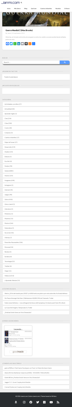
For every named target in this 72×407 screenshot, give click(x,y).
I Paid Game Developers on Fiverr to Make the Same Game (33, 368)
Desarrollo (8, 147)
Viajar (6, 271)
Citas (6, 123)
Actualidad (8, 109)
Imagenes (8, 180)
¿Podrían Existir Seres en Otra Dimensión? (18, 312)
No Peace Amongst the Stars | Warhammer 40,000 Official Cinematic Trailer (29, 298)
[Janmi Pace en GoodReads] (44, 401)
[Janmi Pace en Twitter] (37, 401)
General (7, 171)
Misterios (8, 214)
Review (7, 252)
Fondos (7, 166)
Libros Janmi (9, 204)
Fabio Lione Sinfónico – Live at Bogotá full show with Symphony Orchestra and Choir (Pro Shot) (35, 303)
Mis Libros (17, 8)
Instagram (8, 185)
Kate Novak (12, 333)
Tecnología (8, 261)
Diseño (7, 152)
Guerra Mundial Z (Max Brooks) (19, 30)
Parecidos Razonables (12, 242)
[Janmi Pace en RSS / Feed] (58, 401)
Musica (7, 223)
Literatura (8, 209)
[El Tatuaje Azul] (6, 334)
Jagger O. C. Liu (10, 382)
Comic (7, 128)
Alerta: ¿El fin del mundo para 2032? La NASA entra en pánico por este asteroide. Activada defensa (36, 293)
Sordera (7, 256)
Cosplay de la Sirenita (23, 382)
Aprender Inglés (10, 114)
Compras (7, 133)
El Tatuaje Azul (13, 332)
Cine (6, 118)
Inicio (8, 8)
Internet (7, 190)
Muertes (7, 218)
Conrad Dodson (10, 387)
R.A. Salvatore (9, 344)
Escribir (7, 161)
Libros (7, 199)
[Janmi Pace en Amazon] (16, 401)
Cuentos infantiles (46, 8)
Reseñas (58, 8)
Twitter (7, 266)
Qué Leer (34, 8)
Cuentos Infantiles (10, 137)
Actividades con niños (12, 104)
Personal (7, 247)
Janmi (9, 33)
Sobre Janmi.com (34, 396)
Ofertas (7, 237)
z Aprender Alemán (11, 280)
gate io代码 (8, 368)
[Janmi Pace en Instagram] (24, 401)
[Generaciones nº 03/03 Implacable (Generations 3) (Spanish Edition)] (6, 341)
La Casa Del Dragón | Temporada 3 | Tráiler (18, 308)
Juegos (7, 194)
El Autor (67, 8)
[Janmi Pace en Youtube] (51, 401)
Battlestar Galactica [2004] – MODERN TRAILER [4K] (31, 373)
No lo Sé (7, 233)
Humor (7, 175)
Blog (25, 8)
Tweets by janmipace (11, 77)
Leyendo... (18, 329)
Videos (7, 276)
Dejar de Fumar (9, 142)
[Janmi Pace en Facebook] (31, 401)
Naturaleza (8, 228)
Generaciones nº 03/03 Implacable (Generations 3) (17, 341)
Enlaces (7, 156)
